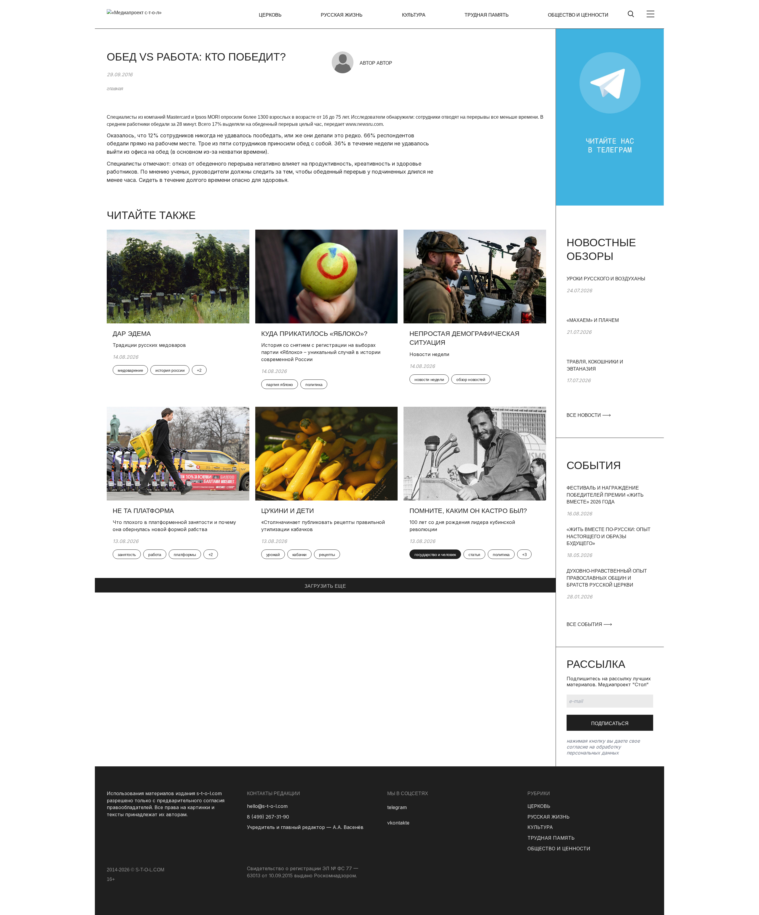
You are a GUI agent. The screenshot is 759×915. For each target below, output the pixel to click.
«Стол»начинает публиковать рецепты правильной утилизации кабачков (323, 525)
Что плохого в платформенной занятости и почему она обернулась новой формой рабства (174, 525)
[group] (610, 296)
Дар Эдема (132, 333)
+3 (524, 554)
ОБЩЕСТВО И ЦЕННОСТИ (578, 15)
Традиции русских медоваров (149, 345)
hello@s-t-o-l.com (267, 806)
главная (115, 88)
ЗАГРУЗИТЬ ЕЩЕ (325, 586)
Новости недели (429, 354)
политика (313, 384)
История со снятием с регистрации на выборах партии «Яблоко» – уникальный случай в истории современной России (320, 352)
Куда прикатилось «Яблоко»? (314, 333)
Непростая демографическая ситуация (464, 338)
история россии (169, 370)
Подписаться (610, 723)
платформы (185, 554)
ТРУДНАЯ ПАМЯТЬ (487, 15)
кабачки (299, 554)
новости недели (429, 379)
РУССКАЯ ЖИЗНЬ (342, 15)
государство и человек (435, 554)
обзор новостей (470, 379)
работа (154, 554)
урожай (273, 554)
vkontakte (398, 823)
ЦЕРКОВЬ (270, 15)
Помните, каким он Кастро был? (469, 510)
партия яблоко (279, 384)
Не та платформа (143, 510)
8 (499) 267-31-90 (268, 817)
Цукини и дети (287, 510)
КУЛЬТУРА (413, 15)
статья (474, 554)
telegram (397, 807)
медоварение (130, 370)
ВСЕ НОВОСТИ (584, 415)
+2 (199, 370)
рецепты (327, 554)
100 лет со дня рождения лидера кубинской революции (462, 525)
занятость (127, 554)
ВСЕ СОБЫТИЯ (585, 624)
